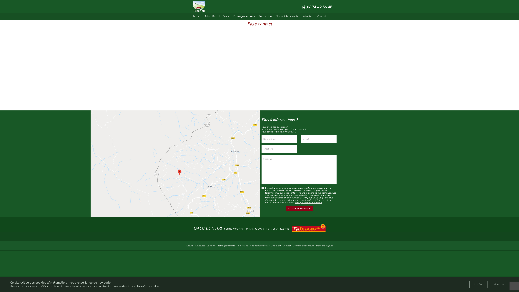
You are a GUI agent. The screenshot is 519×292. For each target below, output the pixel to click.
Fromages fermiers (244, 16)
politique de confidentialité (308, 203)
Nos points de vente (287, 16)
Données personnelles (303, 246)
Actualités (210, 16)
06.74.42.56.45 (319, 7)
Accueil (197, 16)
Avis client (307, 16)
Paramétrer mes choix (148, 286)
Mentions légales (324, 246)
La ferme (224, 16)
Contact (321, 16)
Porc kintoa (265, 16)
